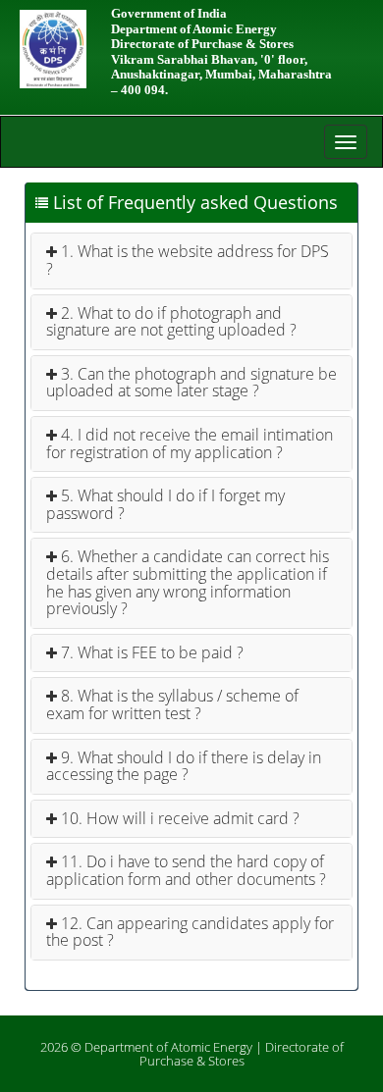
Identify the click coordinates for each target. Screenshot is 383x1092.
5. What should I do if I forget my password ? (165, 504)
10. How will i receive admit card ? (178, 818)
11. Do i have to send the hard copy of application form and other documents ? (186, 870)
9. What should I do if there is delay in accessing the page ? (183, 766)
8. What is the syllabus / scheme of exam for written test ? (172, 704)
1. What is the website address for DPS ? (187, 260)
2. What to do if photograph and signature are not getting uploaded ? (171, 321)
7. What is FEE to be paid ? (150, 652)
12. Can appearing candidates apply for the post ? (190, 932)
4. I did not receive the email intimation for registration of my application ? (189, 443)
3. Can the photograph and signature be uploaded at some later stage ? (191, 382)
